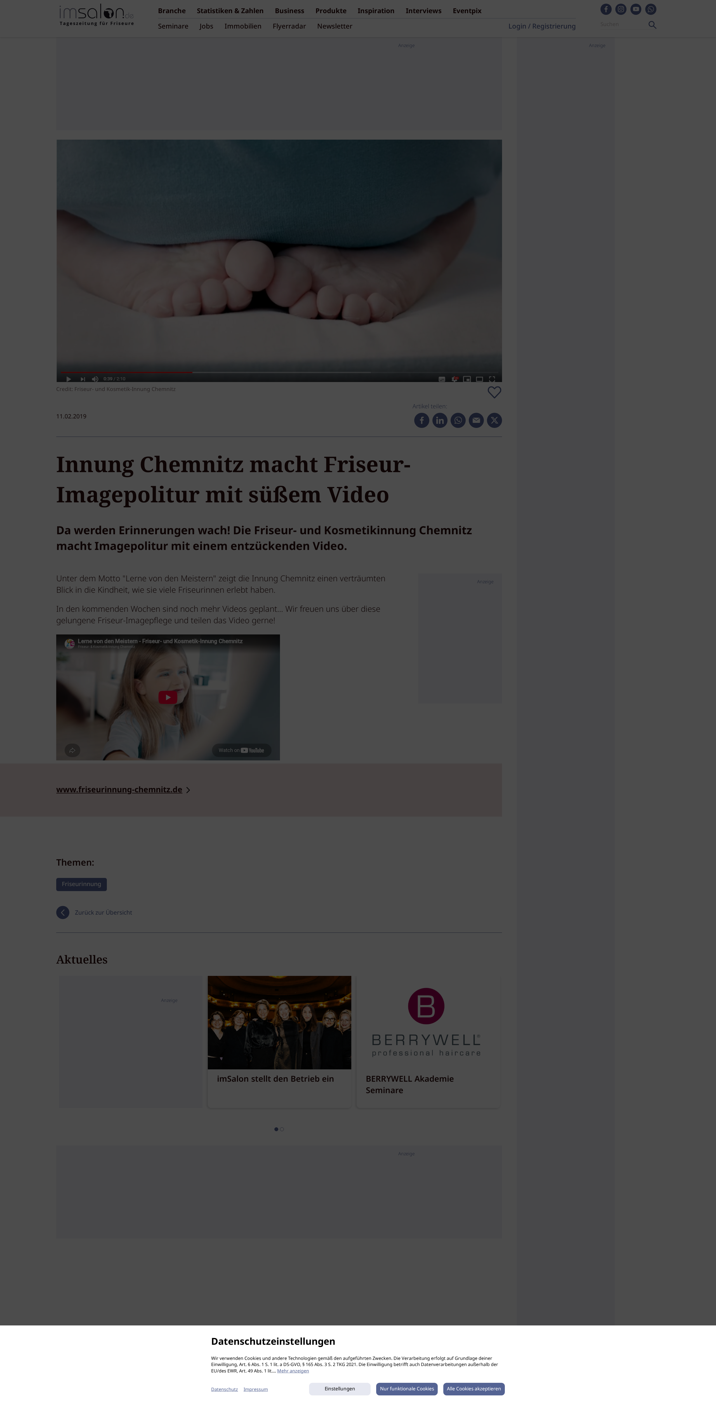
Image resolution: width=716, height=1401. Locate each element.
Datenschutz (224, 1389)
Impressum (256, 1389)
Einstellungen (340, 1389)
